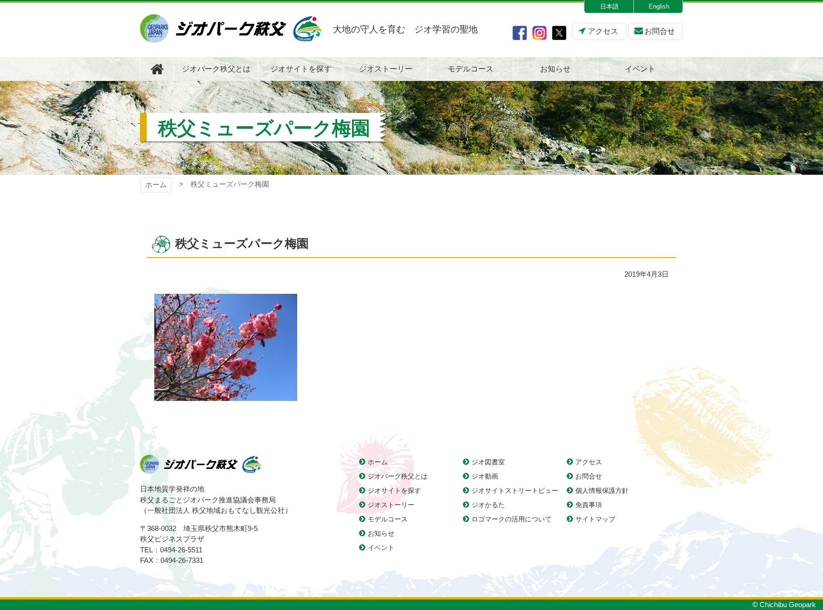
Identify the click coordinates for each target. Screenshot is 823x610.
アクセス (603, 31)
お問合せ (659, 31)
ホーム (156, 184)
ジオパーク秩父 (231, 28)
